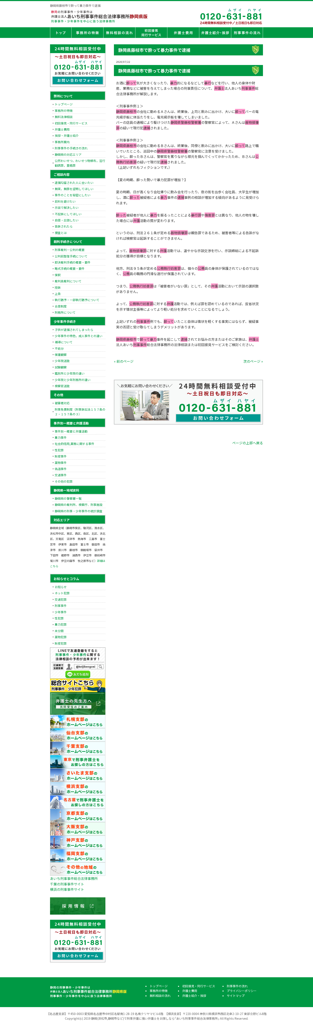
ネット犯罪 (62, 593)
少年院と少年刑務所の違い (72, 380)
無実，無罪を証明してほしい (74, 189)
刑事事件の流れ (247, 32)
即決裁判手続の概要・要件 (72, 262)
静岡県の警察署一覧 (68, 498)
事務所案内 (62, 142)
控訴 (58, 287)
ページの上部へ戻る (247, 442)
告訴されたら (64, 226)
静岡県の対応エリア (68, 154)
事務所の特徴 (87, 32)
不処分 (59, 348)
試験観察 (61, 367)
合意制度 (61, 306)
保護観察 (61, 354)
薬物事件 (61, 463)
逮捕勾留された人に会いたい (74, 182)
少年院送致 (62, 361)
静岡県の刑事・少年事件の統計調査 (78, 511)
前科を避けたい (65, 201)
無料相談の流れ (119, 32)
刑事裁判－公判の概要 (70, 250)
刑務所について (65, 312)
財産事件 (61, 456)
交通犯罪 (61, 599)
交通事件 (61, 475)
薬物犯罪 (61, 637)
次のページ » (253, 361)
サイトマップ (236, 995)
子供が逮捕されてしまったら (74, 330)
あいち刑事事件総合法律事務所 (74, 878)
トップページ (60, 32)
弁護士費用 (183, 32)
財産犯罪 (61, 643)
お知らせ (61, 587)
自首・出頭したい (67, 220)
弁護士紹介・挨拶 (215, 32)
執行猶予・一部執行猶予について (77, 300)
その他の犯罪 (64, 481)
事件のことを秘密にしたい (72, 195)
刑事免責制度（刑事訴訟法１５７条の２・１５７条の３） (80, 411)
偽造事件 (61, 469)
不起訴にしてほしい (68, 214)
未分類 (59, 631)
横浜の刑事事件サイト (67, 889)
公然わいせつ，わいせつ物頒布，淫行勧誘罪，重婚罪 (80, 163)
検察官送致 (62, 386)
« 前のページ (124, 361)
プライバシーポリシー (242, 991)
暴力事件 (61, 437)
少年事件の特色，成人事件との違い (78, 336)
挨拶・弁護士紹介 (67, 135)
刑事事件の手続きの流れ (71, 148)
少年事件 (61, 612)
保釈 (58, 275)
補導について (64, 342)
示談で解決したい (67, 207)
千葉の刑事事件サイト (67, 883)
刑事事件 (61, 605)
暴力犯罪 (61, 624)
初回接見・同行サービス (151, 32)
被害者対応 (62, 403)
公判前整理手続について (71, 256)
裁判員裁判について (68, 281)
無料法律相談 (64, 117)
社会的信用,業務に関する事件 (74, 444)
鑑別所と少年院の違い (70, 373)
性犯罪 (59, 450)
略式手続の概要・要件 (70, 268)
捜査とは (61, 233)
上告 (58, 294)
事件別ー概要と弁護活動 (71, 431)
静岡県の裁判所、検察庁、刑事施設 (78, 504)
